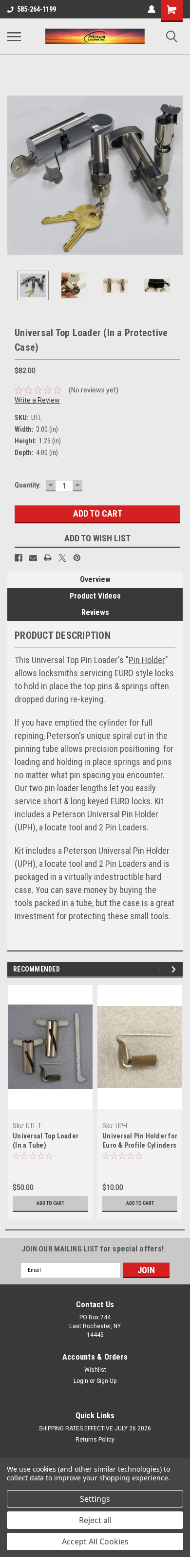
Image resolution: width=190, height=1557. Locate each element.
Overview (95, 579)
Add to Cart (50, 1203)
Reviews (95, 612)
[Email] (33, 558)
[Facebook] (18, 558)
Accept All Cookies (95, 1541)
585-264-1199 (36, 9)
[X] (62, 558)
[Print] (48, 558)
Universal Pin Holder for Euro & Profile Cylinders (139, 1140)
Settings (95, 1498)
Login (81, 1381)
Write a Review (37, 400)
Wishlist (95, 1369)
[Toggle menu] (14, 36)
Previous (14, 175)
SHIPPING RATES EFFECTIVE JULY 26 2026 (95, 1428)
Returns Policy (95, 1439)
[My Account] (151, 9)
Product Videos (95, 595)
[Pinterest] (77, 558)
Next (175, 175)
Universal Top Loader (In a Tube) (45, 1140)
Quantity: (28, 485)
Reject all (95, 1520)
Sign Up (106, 1381)
